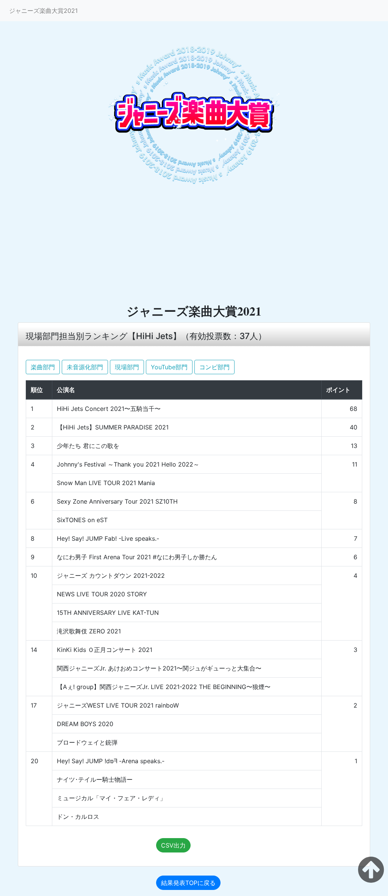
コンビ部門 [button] (214, 367)
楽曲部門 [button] (43, 367)
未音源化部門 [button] (85, 367)
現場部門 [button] (127, 367)
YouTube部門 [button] (169, 367)
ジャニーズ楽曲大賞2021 (43, 10)
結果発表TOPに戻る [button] (188, 883)
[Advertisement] (194, 246)
